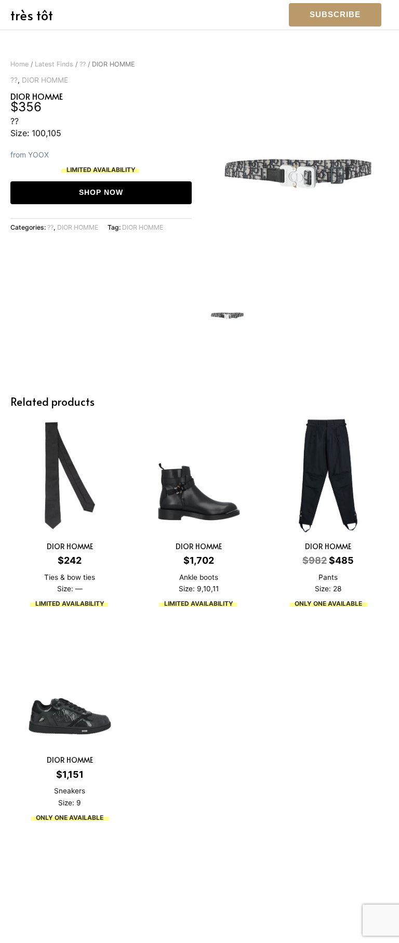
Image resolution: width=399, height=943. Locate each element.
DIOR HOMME (45, 80)
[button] (335, 14)
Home (19, 64)
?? (82, 64)
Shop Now (101, 192)
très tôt (31, 15)
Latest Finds (54, 64)
